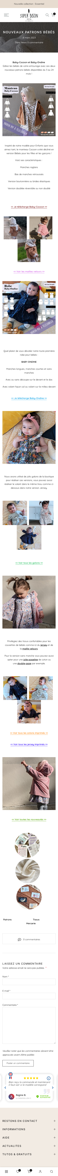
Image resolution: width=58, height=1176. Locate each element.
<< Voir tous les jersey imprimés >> (29, 744)
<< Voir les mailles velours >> (29, 271)
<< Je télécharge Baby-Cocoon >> (29, 206)
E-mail (6, 990)
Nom (5, 976)
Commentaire (10, 1004)
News (24, 42)
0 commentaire (35, 42)
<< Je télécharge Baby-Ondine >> (29, 398)
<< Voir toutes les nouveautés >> (29, 819)
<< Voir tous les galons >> (29, 562)
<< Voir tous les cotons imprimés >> (29, 733)
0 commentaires (31, 939)
